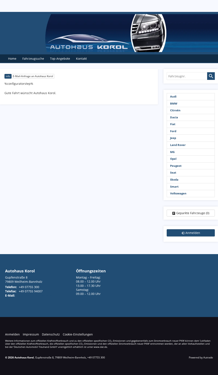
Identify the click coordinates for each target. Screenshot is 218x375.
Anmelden (12, 334)
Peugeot (176, 166)
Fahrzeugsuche (33, 59)
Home (12, 59)
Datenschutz (51, 334)
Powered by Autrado (201, 357)
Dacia (174, 117)
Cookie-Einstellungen (78, 334)
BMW (173, 103)
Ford (173, 131)
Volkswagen (178, 193)
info (8, 76)
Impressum (31, 334)
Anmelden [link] (192, 233)
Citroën (175, 110)
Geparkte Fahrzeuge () (192, 213)
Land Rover (178, 145)
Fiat (172, 124)
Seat (173, 172)
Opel (173, 159)
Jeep (173, 138)
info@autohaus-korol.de (36, 295)
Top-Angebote (60, 59)
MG (172, 152)
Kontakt (81, 59)
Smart (174, 186)
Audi (173, 96)
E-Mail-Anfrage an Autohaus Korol (33, 76)
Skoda (174, 179)
